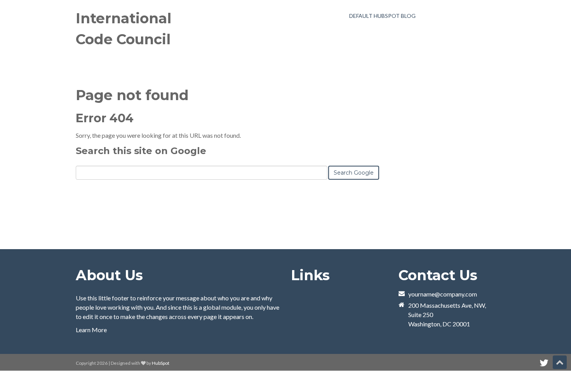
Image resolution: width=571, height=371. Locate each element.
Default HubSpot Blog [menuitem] (382, 15)
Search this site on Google (141, 150)
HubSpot (160, 363)
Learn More (91, 329)
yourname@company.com (442, 294)
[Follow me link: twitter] (544, 363)
